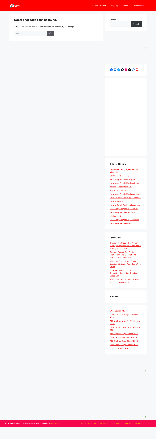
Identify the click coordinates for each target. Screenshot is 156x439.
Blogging (114, 6)
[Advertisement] (126, 117)
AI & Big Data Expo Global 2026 (124, 341)
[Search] (50, 33)
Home (83, 423)
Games (125, 6)
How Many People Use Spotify (123, 179)
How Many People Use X (120, 223)
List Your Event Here (119, 348)
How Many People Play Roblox (123, 212)
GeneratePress (56, 423)
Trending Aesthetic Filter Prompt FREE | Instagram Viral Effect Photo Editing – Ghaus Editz (125, 246)
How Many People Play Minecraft (124, 220)
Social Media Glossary (119, 176)
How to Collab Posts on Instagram (125, 205)
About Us (92, 423)
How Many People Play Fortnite (124, 209)
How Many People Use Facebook (124, 183)
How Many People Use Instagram (124, 194)
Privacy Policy (103, 423)
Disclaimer (127, 423)
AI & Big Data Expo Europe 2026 (124, 334)
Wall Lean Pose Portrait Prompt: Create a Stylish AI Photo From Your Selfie (125, 264)
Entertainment (138, 6)
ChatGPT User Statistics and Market (125, 198)
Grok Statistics (116, 201)
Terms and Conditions (142, 423)
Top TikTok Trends (118, 190)
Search (113, 20)
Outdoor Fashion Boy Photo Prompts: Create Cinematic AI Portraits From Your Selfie (123, 255)
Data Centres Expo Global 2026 (124, 345)
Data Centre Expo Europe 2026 (123, 337)
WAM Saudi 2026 (117, 311)
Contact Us (116, 423)
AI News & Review (99, 6)
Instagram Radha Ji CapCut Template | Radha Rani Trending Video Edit (123, 273)
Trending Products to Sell (121, 187)
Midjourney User (117, 216)
